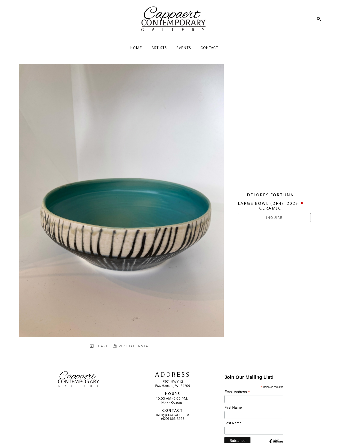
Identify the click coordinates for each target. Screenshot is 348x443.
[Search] (319, 19)
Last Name (232, 423)
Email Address (237, 391)
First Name (233, 407)
